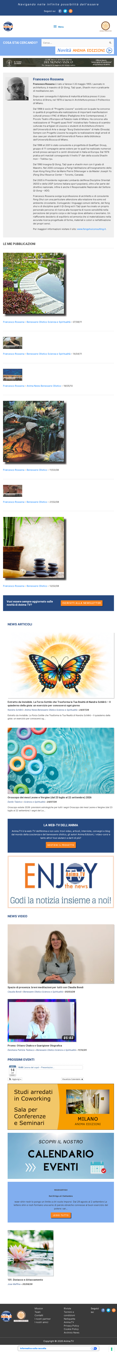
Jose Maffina (14, 1284)
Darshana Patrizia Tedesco (21, 1050)
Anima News (33, 385)
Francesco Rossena (13, 321)
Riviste (67, 1308)
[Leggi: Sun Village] (12, 374)
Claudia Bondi (14, 991)
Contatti (39, 1315)
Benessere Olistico (37, 321)
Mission (39, 1308)
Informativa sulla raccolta (33, 1348)
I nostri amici (41, 1322)
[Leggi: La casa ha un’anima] (35, 548)
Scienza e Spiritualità (59, 321)
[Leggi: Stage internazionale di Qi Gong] (12, 342)
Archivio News (71, 1332)
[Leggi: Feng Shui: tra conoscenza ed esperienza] (35, 284)
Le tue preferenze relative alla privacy (69, 1348)
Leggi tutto (61, 1215)
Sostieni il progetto (60, 845)
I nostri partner (43, 1318)
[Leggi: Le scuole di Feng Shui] (35, 432)
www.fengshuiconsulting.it (91, 229)
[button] (15, 1079)
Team (38, 1312)
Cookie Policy (71, 1329)
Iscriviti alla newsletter (81, 603)
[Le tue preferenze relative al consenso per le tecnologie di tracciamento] (112, 1349)
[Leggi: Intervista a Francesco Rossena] (12, 490)
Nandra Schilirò (15, 709)
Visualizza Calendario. (71, 1079)
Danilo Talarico (15, 801)
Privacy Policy (71, 1325)
